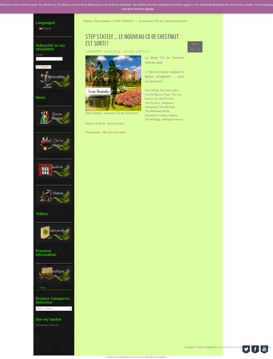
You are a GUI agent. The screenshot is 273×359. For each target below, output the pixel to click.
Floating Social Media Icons (120, 357)
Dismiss (149, 8)
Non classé (102, 21)
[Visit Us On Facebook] (255, 349)
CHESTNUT (143, 51)
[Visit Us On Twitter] (246, 349)
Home (88, 21)
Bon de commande (114, 132)
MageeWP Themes (227, 347)
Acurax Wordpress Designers (152, 357)
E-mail (40, 55)
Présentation (92, 132)
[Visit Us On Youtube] (264, 349)
